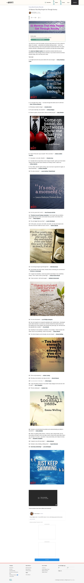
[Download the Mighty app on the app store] (62, 568)
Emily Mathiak (39, 430)
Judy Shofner (60, 112)
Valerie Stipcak (54, 225)
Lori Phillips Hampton (47, 319)
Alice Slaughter (38, 385)
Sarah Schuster (34, 12)
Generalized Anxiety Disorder (36, 7)
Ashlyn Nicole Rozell (55, 275)
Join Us (75, 2)
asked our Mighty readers (37, 51)
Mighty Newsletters (45, 570)
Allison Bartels (33, 164)
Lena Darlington (47, 446)
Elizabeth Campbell (37, 438)
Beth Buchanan (54, 266)
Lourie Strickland (50, 221)
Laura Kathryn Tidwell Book (48, 171)
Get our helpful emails (40, 39)
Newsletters (49, 2)
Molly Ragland (36, 218)
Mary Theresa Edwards (35, 104)
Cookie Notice (11, 576)
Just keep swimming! (36, 446)
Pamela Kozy (50, 158)
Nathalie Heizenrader (54, 278)
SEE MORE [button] (47, 559)
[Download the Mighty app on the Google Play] (71, 568)
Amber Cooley (46, 375)
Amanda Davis (48, 107)
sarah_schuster (32, 519)
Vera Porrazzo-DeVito (50, 212)
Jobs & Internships (12, 570)
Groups (63, 2)
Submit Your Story (28, 567)
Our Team (10, 569)
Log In (68, 2)
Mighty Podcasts (44, 572)
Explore (56, 2)
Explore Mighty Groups (45, 569)
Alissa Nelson (56, 331)
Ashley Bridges (50, 109)
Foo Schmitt (46, 327)
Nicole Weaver (55, 378)
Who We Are (11, 567)
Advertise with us (28, 570)
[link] (10, 2)
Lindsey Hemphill (42, 168)
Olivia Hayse (48, 381)
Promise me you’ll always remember (40, 215)
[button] (39, 12)
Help (10, 573)
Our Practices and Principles (13, 572)
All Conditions (28, 574)
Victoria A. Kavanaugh (35, 271)
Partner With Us (28, 569)
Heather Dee (45, 388)
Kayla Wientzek (54, 444)
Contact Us (43, 567)
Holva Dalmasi (50, 441)
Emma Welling (59, 334)
